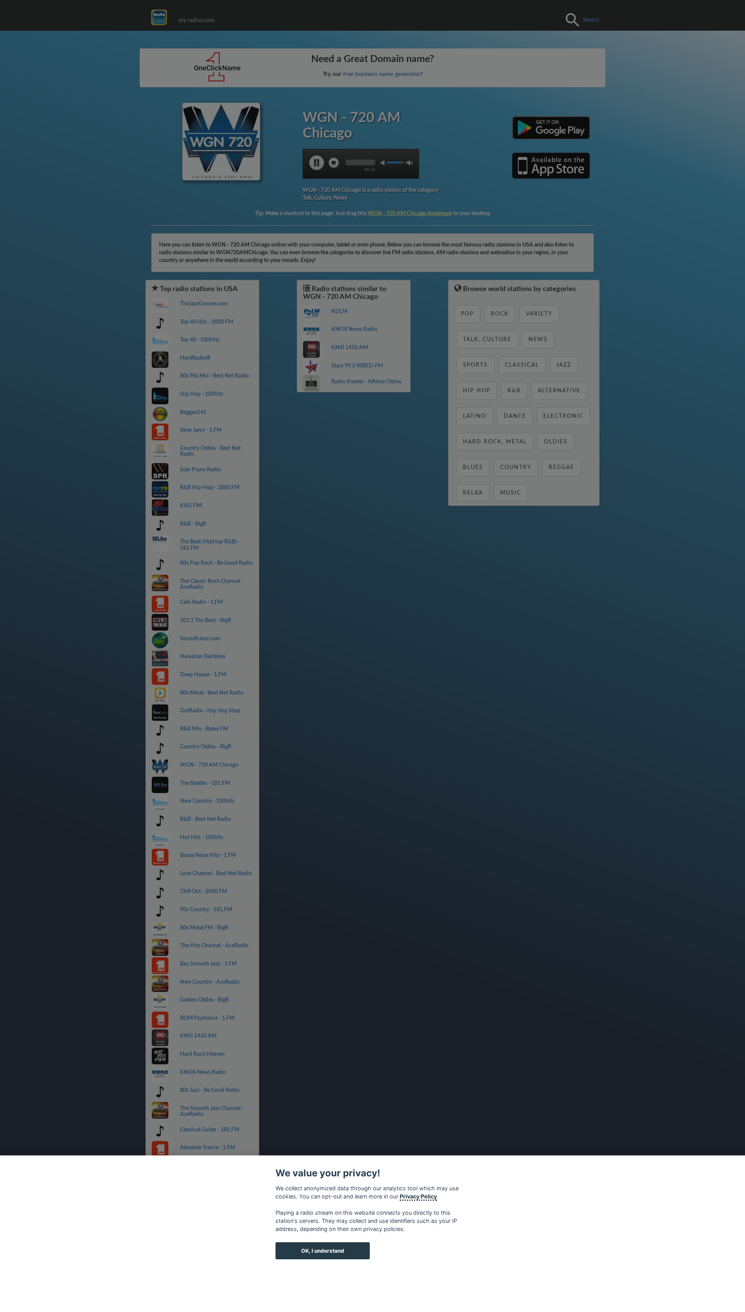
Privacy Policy (418, 1196)
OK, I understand (322, 1251)
